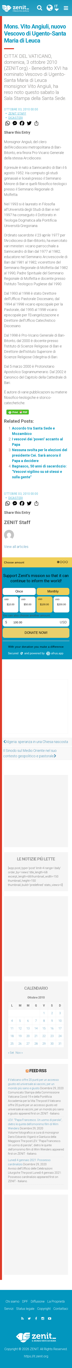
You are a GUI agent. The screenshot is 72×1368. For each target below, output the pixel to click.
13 (28, 1028)
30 (52, 1043)
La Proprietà (56, 1301)
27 (28, 1043)
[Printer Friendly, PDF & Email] (17, 412)
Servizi (8, 1309)
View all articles (16, 547)
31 (60, 1043)
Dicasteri (15, 117)
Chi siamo (12, 1301)
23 (52, 1036)
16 (52, 1028)
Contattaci (60, 1309)
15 (44, 1028)
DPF (25, 1301)
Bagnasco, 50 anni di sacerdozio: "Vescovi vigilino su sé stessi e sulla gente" (39, 471)
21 (36, 1036)
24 (60, 1036)
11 (12, 1028)
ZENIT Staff (17, 113)
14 (36, 1028)
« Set (11, 1052)
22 (44, 1036)
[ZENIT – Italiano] (20, 8)
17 (60, 1028)
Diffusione (38, 1301)
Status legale (25, 1309)
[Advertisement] (36, 710)
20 (28, 1036)
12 (20, 1028)
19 (20, 1036)
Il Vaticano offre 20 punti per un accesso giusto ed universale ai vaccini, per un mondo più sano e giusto (33, 1084)
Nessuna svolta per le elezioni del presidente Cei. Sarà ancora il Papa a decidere (39, 455)
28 (36, 1043)
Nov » (19, 1052)
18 (12, 1036)
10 (60, 1020)
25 (12, 1043)
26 (20, 1043)
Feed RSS (37, 1070)
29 (44, 1043)
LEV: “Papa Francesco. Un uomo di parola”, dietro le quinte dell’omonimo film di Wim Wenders (35, 1124)
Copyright (44, 1309)
